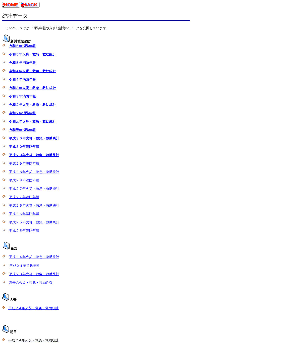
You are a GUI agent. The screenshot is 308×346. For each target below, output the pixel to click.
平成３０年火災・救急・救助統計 (34, 138)
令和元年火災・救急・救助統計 (32, 121)
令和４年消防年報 (22, 79)
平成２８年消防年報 (24, 180)
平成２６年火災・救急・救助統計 (34, 205)
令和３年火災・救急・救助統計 (32, 88)
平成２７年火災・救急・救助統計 (34, 188)
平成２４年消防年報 (24, 265)
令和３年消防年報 (22, 96)
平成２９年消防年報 (24, 163)
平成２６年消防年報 (24, 214)
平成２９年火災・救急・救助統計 (34, 155)
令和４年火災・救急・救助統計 (32, 71)
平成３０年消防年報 (24, 146)
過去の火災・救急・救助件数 (31, 282)
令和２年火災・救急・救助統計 (32, 104)
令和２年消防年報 (22, 113)
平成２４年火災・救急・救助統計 (34, 257)
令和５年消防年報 (22, 62)
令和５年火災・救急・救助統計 (32, 54)
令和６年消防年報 (22, 46)
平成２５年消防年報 (24, 230)
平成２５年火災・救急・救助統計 (34, 222)
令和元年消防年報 (22, 130)
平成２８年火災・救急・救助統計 (34, 172)
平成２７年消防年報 (24, 197)
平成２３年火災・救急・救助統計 (34, 274)
